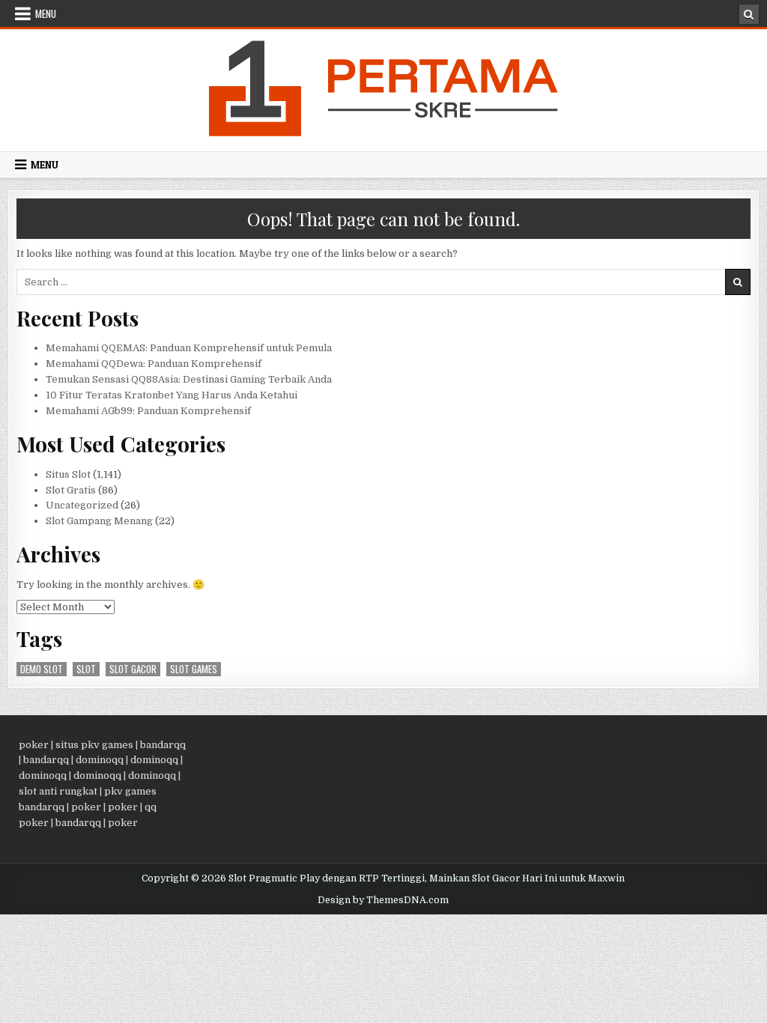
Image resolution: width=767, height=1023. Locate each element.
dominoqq (100, 759)
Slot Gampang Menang (99, 520)
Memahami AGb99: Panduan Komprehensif (148, 410)
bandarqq (163, 744)
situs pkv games (94, 744)
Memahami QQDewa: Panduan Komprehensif (153, 363)
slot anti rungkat (58, 791)
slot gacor (133, 669)
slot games (193, 669)
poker (34, 744)
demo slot (41, 669)
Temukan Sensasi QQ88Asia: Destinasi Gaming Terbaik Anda (189, 379)
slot (86, 669)
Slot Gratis (71, 490)
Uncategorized (82, 505)
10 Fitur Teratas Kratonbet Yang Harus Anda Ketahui (171, 395)
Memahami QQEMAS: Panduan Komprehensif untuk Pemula (189, 347)
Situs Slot (68, 474)
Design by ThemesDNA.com (383, 900)
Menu (45, 13)
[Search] (749, 14)
